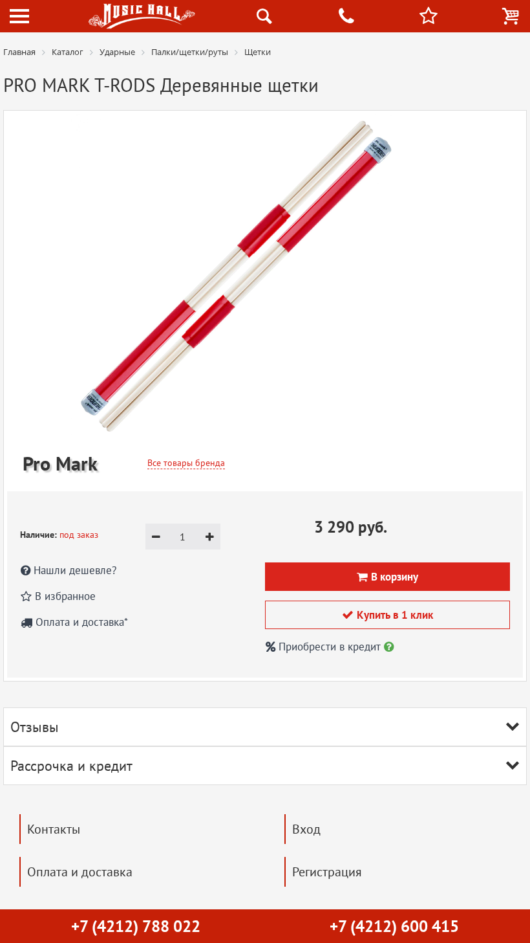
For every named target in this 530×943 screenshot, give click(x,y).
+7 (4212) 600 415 (394, 926)
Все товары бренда (186, 463)
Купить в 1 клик (387, 615)
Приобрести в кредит (330, 646)
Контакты (53, 829)
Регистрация (327, 871)
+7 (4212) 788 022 (135, 926)
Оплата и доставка (79, 871)
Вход (306, 829)
